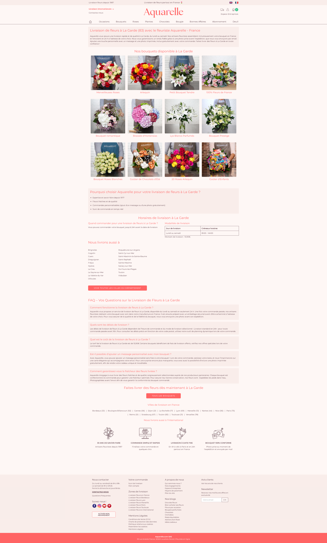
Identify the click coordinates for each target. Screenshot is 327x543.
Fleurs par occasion (173, 507)
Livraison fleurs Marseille (139, 503)
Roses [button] (136, 21)
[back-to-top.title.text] (324, 518)
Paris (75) (230, 411)
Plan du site (170, 493)
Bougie (179, 21)
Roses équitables (172, 517)
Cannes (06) (139, 411)
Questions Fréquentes (101, 496)
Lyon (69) (180, 411)
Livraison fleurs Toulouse (139, 507)
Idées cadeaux (171, 522)
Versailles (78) (192, 414)
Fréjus (91, 263)
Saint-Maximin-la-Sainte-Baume (132, 256)
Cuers (90, 256)
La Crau (91, 269)
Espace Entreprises (229, 14)
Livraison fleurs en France (139, 495)
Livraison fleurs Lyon (137, 500)
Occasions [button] (104, 21)
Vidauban (122, 275)
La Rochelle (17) (166, 411)
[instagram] (99, 506)
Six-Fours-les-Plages (127, 269)
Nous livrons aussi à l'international (163, 420)
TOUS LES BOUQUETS (163, 396)
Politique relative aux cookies (141, 524)
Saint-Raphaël (124, 259)
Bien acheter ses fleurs (174, 505)
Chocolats (169, 512)
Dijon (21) (152, 411)
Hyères (91, 266)
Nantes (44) (207, 411)
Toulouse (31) (177, 414)
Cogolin (91, 253)
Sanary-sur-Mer (125, 266)
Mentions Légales (136, 529)
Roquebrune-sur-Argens (129, 250)
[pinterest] (109, 506)
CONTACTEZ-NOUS (100, 492)
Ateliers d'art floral (172, 520)
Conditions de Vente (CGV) (139, 519)
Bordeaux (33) (98, 411)
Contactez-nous (96, 13)
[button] (227, 9)
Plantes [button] (149, 21)
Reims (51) (133, 414)
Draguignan (93, 259)
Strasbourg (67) (148, 414)
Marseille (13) (193, 411)
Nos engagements (172, 486)
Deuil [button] (235, 21)
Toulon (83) (163, 414)
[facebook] (94, 506)
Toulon (121, 272)
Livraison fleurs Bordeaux (139, 498)
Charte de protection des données (143, 522)
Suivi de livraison (135, 483)
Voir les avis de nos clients (212, 483)
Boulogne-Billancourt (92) (119, 411)
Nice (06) (219, 411)
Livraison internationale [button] (100, 9)
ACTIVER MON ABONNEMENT (104, 514)
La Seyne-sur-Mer (96, 272)
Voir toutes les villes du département (117, 288)
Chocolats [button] (164, 21)
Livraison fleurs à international (141, 510)
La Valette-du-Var (95, 275)
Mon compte (134, 486)
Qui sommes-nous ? (173, 483)
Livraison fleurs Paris (137, 505)
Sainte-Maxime (125, 263)
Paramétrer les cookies (138, 527)
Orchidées (169, 515)
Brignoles (92, 250)
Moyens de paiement (174, 491)
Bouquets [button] (121, 21)
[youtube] (104, 506)
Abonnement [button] (219, 21)
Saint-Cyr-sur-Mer (126, 253)
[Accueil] (90, 22)
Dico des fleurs (171, 503)
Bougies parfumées (173, 510)
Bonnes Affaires (198, 21)
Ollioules (92, 279)
